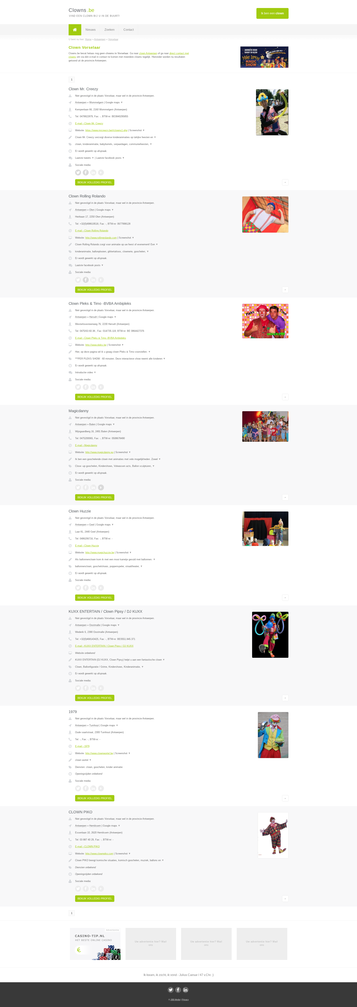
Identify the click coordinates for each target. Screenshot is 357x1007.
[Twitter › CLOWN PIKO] (78, 889)
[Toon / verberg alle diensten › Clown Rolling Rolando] (132, 251)
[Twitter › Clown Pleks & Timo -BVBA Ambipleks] (78, 387)
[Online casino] (98, 945)
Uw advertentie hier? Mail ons (151, 943)
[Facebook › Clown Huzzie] (86, 588)
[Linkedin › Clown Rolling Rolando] (93, 280)
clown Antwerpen (148, 53)
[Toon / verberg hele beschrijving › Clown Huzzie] (132, 559)
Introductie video (85, 372)
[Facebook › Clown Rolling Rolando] (86, 280)
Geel (91, 524)
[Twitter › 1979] (78, 788)
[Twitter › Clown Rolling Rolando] (78, 280)
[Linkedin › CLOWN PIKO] (93, 889)
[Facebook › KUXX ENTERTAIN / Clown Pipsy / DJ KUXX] (86, 688)
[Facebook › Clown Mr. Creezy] (86, 172)
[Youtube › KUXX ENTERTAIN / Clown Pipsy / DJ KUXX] (101, 688)
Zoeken (109, 29)
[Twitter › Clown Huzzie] (78, 588)
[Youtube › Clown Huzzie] (101, 588)
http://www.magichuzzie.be (99, 552)
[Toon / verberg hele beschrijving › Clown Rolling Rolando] (132, 244)
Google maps (114, 102)
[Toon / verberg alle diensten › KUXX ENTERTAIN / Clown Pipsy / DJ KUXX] (132, 667)
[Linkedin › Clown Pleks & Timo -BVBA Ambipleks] (93, 387)
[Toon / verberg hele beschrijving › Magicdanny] (132, 459)
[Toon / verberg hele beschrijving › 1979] (132, 760)
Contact (128, 29)
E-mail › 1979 (82, 746)
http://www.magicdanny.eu (99, 452)
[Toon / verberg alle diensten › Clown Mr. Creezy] (132, 144)
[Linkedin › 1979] (93, 788)
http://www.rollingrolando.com (101, 237)
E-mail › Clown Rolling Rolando (91, 230)
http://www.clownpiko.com (99, 853)
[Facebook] (178, 990)
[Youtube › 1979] (101, 788)
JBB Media (175, 999)
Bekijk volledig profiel (95, 182)
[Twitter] (171, 990)
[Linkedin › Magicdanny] (93, 487)
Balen (92, 424)
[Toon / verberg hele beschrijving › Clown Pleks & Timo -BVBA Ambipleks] (132, 352)
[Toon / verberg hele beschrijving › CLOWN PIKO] (132, 860)
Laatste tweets (84, 157)
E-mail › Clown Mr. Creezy (89, 123)
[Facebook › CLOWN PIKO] (86, 889)
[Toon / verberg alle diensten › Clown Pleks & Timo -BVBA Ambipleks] (132, 359)
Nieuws (91, 29)
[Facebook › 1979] (86, 788)
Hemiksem (95, 825)
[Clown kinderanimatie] (264, 67)
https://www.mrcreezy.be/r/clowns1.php (106, 130)
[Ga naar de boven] (285, 182)
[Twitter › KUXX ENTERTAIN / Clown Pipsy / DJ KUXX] (78, 688)
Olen (91, 209)
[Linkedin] (186, 990)
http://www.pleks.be (95, 344)
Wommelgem (96, 102)
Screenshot (137, 130)
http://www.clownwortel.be (99, 753)
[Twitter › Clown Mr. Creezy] (78, 172)
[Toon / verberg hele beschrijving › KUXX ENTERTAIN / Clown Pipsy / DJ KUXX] (132, 660)
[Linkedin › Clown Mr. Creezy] (93, 172)
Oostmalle (94, 625)
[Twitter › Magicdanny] (78, 487)
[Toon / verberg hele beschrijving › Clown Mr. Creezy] (132, 137)
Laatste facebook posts (110, 157)
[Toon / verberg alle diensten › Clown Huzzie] (132, 566)
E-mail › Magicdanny (86, 445)
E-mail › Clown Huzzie (87, 545)
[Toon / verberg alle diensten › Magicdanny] (132, 466)
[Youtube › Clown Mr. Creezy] (101, 172)
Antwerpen (80, 102)
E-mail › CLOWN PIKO (87, 846)
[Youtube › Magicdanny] (101, 487)
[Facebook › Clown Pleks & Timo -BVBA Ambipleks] (86, 387)
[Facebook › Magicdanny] (86, 487)
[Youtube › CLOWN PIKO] (101, 889)
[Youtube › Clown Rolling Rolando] (101, 280)
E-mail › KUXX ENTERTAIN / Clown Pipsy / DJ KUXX (104, 646)
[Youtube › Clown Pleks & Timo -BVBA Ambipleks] (101, 387)
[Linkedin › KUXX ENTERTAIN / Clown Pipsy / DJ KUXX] (93, 688)
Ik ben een (272, 13)
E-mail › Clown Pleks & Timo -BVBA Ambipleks (100, 338)
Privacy (185, 999)
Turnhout (94, 725)
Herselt (93, 317)
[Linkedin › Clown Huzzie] (93, 588)
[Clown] (75, 29)
